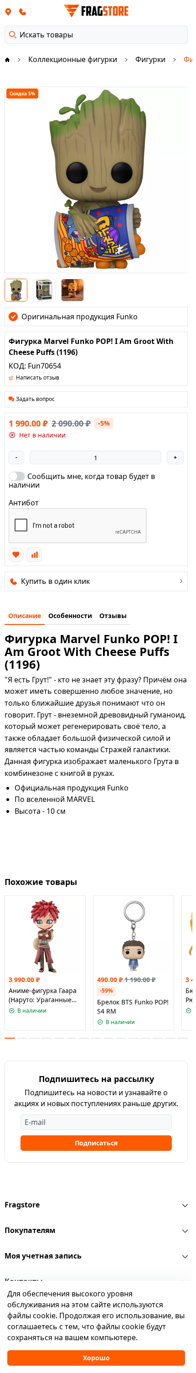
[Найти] (13, 35)
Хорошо (96, 1357)
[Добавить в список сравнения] (34, 554)
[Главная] (7, 59)
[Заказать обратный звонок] (22, 11)
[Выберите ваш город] (8, 11)
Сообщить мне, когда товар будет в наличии (82, 480)
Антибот (24, 503)
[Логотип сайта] (96, 11)
